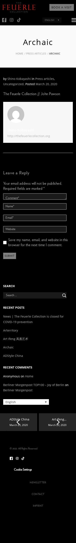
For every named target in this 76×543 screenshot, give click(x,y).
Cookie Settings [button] (23, 469)
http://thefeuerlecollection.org (28, 136)
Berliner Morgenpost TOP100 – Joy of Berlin (33, 385)
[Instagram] (12, 20)
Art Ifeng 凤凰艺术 (16, 339)
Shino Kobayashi (19, 79)
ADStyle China (13, 356)
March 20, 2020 (46, 84)
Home (19, 53)
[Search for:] (38, 295)
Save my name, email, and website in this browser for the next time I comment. (38, 242)
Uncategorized (13, 84)
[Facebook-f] (4, 20)
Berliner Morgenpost (18, 390)
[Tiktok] (19, 20)
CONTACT (38, 494)
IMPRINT (38, 506)
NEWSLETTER (38, 482)
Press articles (36, 53)
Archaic (8, 347)
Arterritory (10, 330)
